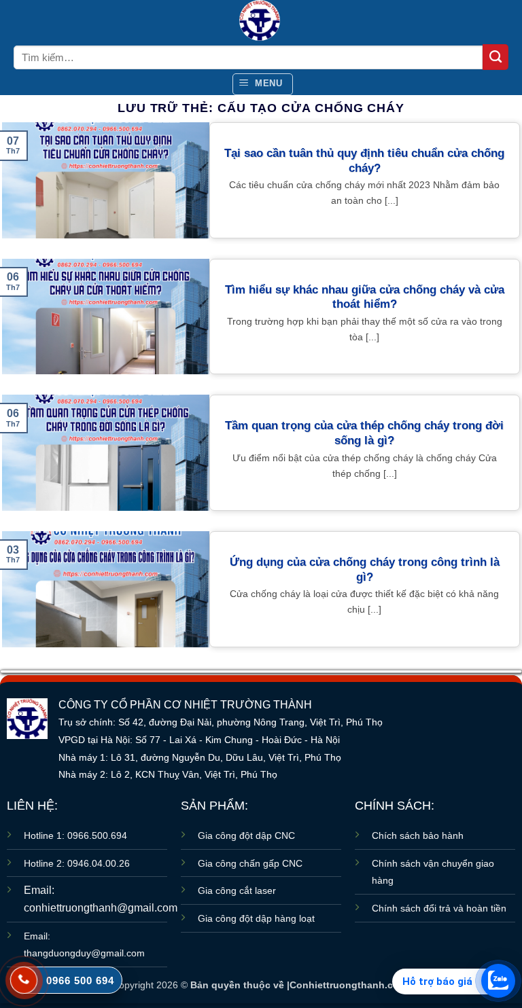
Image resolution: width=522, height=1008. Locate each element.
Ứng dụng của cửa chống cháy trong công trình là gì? (365, 569)
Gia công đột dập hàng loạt (256, 918)
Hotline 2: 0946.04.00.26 (77, 863)
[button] (262, 84)
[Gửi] (495, 57)
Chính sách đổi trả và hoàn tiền (439, 908)
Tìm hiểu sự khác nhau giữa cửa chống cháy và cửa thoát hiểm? (364, 297)
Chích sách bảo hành (418, 835)
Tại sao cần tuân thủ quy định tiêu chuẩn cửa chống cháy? (364, 161)
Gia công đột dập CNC (246, 835)
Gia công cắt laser (237, 890)
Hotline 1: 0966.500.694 (75, 835)
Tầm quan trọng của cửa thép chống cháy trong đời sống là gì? (364, 433)
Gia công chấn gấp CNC (250, 863)
